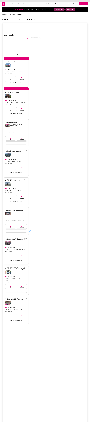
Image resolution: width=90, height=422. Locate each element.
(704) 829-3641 (8, 222)
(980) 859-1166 (8, 251)
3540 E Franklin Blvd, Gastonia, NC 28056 (14, 132)
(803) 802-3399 (8, 104)
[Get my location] (27, 38)
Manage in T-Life (59, 9)
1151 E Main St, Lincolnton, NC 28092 (13, 190)
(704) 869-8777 (8, 73)
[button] (22, 54)
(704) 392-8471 (8, 282)
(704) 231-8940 (8, 134)
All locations (4, 14)
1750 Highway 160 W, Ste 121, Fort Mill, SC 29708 (15, 102)
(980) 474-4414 (8, 163)
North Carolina (12, 14)
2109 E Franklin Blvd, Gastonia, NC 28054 (14, 71)
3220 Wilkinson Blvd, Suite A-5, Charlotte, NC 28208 (15, 279)
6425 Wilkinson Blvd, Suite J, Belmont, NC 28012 (15, 220)
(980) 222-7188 (8, 311)
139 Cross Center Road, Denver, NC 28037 (14, 309)
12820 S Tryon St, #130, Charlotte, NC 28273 (15, 249)
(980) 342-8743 (8, 192)
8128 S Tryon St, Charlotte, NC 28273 (13, 161)
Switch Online (70, 9)
